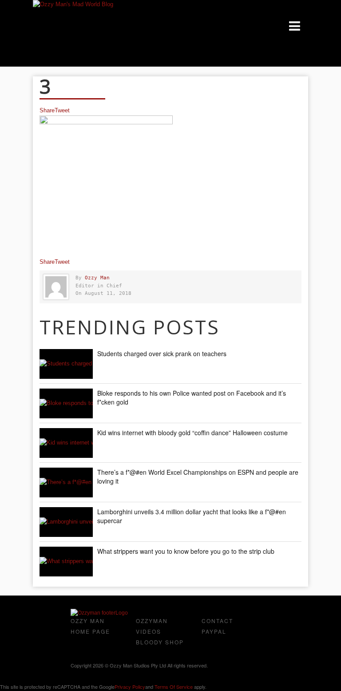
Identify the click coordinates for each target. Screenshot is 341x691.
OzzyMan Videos (152, 626)
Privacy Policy (130, 686)
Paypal (214, 631)
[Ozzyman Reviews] (99, 613)
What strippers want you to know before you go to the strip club (185, 551)
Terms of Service (174, 686)
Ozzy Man (97, 278)
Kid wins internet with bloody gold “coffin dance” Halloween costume (192, 432)
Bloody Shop (160, 642)
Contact (217, 620)
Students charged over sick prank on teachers (161, 353)
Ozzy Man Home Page (90, 626)
